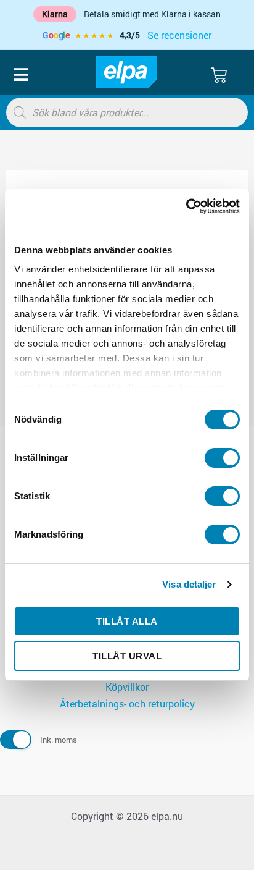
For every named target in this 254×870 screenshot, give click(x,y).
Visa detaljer (189, 584)
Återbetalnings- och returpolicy (127, 703)
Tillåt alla (127, 621)
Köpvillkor (127, 686)
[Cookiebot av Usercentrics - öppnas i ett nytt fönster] (186, 206)
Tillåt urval (127, 656)
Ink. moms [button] (58, 739)
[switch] (222, 458)
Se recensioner (179, 34)
